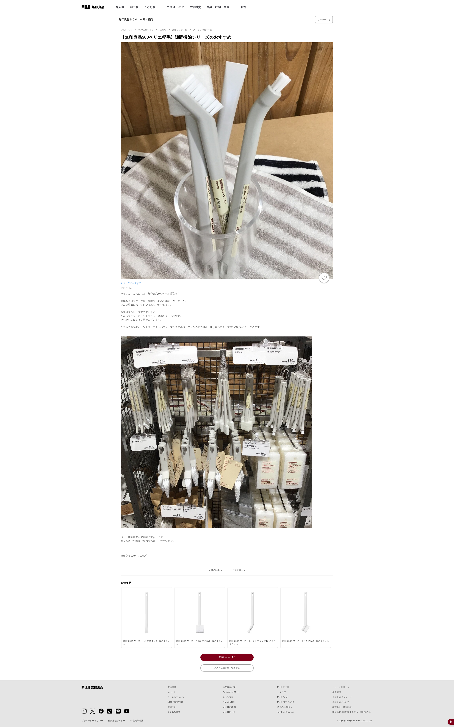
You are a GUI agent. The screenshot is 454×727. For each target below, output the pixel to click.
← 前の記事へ (215, 570)
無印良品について (340, 702)
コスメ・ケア (175, 7)
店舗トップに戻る (227, 657)
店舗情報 (171, 687)
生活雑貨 (195, 7)
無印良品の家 (229, 687)
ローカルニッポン (175, 697)
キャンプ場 (228, 697)
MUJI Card (282, 697)
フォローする (324, 19)
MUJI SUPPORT (175, 702)
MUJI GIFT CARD (285, 702)
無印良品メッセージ (341, 697)
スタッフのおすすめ (131, 283)
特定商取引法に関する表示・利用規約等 (351, 712)
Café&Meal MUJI (231, 692)
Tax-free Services (285, 712)
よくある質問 (173, 712)
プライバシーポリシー (92, 720)
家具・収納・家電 (218, 7)
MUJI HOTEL (229, 712)
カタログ (281, 692)
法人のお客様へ (284, 707)
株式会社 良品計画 (341, 707)
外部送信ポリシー (116, 720)
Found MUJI (228, 702)
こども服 (149, 7)
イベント (171, 692)
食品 (244, 7)
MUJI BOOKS (229, 707)
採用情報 (336, 692)
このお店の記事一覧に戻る (227, 668)
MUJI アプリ (283, 687)
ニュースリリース (340, 687)
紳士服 (134, 7)
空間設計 (171, 707)
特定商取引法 (137, 720)
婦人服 (120, 7)
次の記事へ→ (239, 570)
